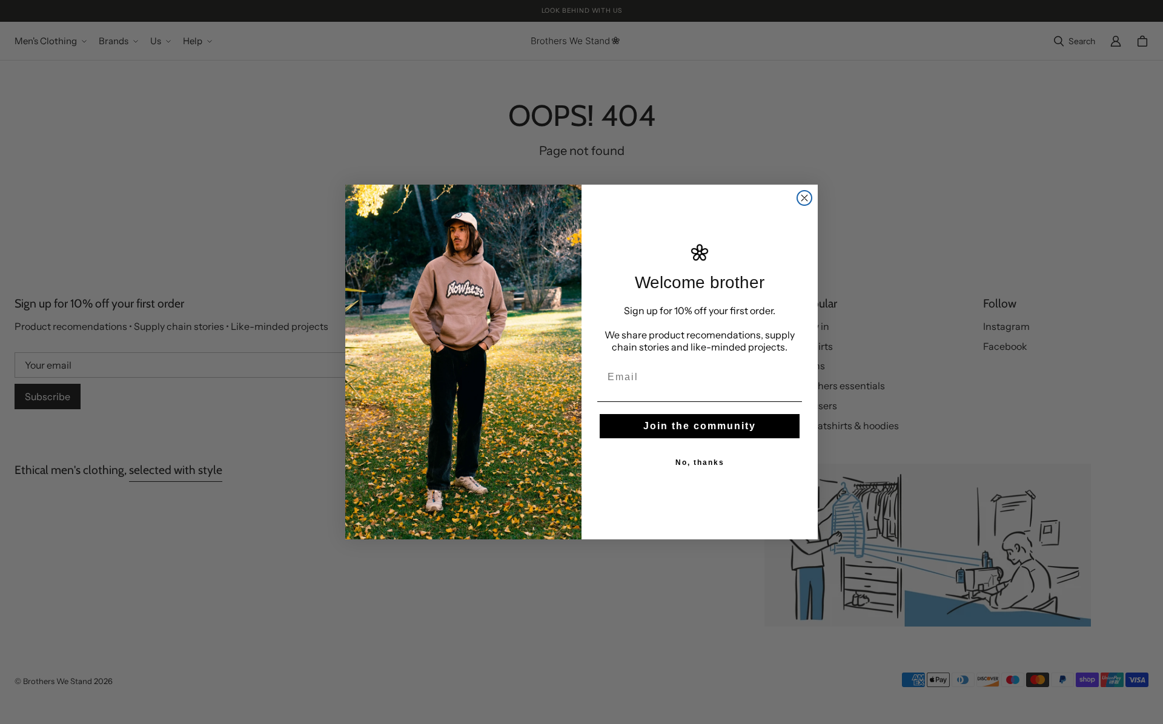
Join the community (699, 426)
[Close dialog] (804, 198)
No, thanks (699, 462)
